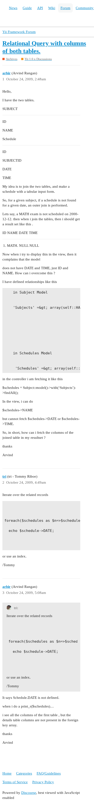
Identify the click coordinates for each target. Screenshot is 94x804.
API (40, 8)
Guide (27, 8)
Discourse (28, 793)
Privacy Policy (43, 782)
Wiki (51, 8)
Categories (24, 773)
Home (7, 773)
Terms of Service (15, 782)
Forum (65, 8)
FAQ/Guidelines (49, 773)
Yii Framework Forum (19, 32)
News (13, 8)
